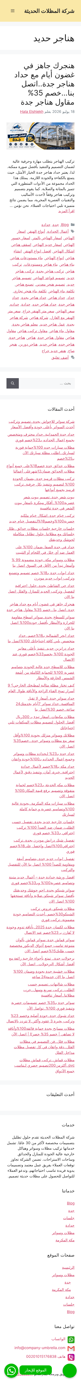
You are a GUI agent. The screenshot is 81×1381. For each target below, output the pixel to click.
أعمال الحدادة (58, 231)
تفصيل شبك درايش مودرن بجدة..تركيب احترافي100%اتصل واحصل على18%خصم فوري (42, 846)
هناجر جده (67, 344)
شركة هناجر (39, 317)
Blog (65, 224)
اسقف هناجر (21, 244)
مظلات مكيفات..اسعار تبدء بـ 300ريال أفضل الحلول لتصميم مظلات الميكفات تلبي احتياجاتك (41, 722)
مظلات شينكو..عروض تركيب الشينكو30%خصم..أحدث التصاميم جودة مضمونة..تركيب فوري (44, 914)
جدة (56, 224)
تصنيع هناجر (25, 284)
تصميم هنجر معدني (50, 284)
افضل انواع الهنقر (37, 251)
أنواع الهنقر (36, 231)
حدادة (46, 224)
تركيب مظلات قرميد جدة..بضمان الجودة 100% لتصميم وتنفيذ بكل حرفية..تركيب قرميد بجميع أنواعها (44, 484)
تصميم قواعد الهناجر (49, 278)
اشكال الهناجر (64, 251)
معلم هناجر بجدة (25, 324)
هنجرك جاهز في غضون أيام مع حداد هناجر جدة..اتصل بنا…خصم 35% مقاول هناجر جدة (44, 83)
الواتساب (58, 1339)
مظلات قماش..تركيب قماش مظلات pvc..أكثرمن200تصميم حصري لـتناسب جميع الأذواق (44, 1065)
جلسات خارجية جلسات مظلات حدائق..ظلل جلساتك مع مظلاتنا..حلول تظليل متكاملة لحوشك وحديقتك (41, 534)
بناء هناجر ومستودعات (41, 264)
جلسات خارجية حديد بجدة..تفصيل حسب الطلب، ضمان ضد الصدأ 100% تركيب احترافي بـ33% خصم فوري (43, 827)
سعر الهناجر (65, 311)
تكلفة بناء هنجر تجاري (30, 291)
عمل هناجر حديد (52, 324)
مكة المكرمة (65, 1240)
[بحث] (12, 383)
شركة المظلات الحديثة (49, 11)
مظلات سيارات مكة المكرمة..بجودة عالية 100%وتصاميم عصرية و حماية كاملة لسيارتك (43, 809)
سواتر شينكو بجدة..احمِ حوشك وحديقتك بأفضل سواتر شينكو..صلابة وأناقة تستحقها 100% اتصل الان (43, 895)
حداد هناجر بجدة (33, 297)
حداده (14, 304)
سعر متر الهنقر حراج (38, 311)
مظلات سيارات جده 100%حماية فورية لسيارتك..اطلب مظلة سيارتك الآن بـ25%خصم (45, 453)
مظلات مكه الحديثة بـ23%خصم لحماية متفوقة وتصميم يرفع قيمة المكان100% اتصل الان (45, 790)
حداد (71, 297)
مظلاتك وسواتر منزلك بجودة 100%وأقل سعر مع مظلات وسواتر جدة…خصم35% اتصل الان (44, 740)
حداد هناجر (57, 297)
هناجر (31, 337)
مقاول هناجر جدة (51, 337)
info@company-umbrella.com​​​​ (39, 1348)
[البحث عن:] (47, 383)
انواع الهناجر (54, 258)
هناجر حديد (48, 344)
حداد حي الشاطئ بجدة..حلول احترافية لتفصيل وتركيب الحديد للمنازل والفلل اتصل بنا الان (41, 591)
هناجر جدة (17, 337)
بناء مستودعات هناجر (27, 258)
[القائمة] (12, 10)
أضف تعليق (60, 357)
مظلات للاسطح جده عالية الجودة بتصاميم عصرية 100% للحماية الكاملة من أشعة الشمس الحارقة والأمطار (43, 672)
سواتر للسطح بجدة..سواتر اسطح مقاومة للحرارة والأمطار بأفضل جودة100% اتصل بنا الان (42, 622)
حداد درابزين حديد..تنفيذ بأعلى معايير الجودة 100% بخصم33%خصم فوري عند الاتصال (43, 654)
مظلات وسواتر (63, 1233)
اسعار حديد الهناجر (47, 244)
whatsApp (11, 1371)
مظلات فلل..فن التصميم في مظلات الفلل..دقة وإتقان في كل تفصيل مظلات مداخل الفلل (44, 1047)
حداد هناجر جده (45, 304)
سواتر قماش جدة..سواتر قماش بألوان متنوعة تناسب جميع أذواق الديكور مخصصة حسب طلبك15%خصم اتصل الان (42, 945)
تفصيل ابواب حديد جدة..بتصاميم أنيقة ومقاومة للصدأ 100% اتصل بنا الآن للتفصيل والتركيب (41, 864)
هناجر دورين (28, 344)
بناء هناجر (67, 264)
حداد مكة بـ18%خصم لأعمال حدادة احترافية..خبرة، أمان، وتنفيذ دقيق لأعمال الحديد (44, 772)
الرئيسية (68, 1267)
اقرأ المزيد (66, 211)
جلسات (69, 1218)
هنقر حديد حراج (54, 351)
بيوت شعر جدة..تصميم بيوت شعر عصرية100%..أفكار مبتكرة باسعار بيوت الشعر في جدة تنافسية (44, 502)
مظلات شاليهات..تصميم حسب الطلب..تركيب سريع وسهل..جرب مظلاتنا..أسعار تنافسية (49, 989)
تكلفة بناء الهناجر (62, 291)
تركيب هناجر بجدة (50, 271)
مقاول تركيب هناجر (33, 331)
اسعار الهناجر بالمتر (47, 238)
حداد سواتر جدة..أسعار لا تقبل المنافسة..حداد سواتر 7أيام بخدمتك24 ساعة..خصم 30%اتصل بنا (45, 704)
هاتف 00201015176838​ (45, 1356)
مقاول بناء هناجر (62, 331)
